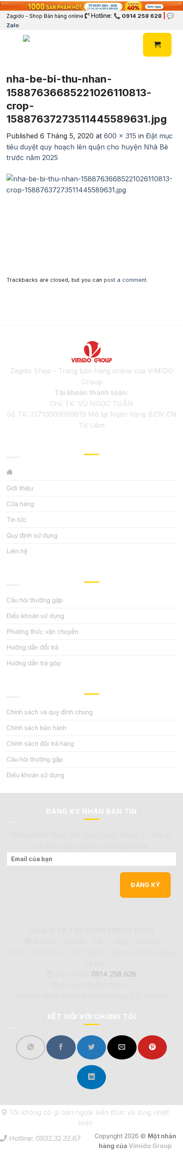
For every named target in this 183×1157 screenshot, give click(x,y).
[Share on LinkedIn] (91, 1077)
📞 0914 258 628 (138, 15)
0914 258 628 (114, 974)
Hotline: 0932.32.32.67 (44, 1138)
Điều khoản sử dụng (35, 616)
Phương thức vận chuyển (42, 631)
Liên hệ (17, 551)
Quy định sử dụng (31, 535)
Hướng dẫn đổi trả (32, 647)
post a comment (125, 280)
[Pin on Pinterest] (152, 1047)
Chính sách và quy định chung (49, 712)
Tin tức (16, 519)
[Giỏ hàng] (157, 45)
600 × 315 (120, 136)
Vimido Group (150, 1145)
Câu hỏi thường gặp (34, 600)
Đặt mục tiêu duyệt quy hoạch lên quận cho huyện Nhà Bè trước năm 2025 (89, 147)
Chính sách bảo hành (36, 728)
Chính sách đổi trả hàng (40, 743)
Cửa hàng (20, 504)
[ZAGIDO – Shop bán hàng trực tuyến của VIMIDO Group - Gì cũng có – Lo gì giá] (41, 44)
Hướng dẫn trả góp (33, 663)
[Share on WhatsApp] (30, 1047)
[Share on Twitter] (91, 1047)
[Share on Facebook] (60, 1047)
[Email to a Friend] (121, 1047)
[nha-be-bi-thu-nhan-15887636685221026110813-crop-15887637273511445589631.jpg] (91, 217)
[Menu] (11, 44)
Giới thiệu (19, 488)
